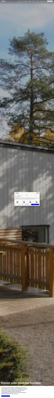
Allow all (35, 204)
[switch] (24, 202)
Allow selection (27, 204)
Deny (18, 204)
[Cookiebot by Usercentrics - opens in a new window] (36, 193)
